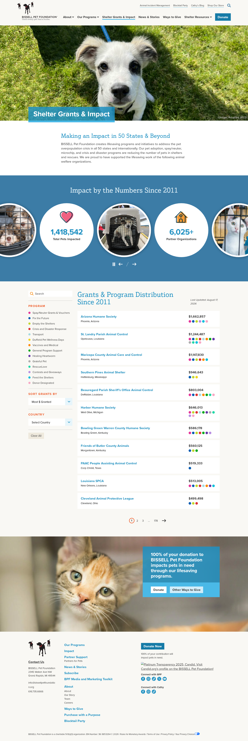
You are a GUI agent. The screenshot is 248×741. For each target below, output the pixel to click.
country (36, 414)
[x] (159, 679)
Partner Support (75, 657)
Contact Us (36, 661)
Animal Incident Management (155, 5)
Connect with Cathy (152, 687)
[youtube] (165, 679)
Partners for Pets (73, 661)
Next (164, 520)
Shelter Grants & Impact (118, 17)
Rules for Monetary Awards (133, 734)
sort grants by (42, 394)
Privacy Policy (167, 734)
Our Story (69, 695)
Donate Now (153, 646)
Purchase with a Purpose (82, 714)
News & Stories (149, 17)
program (36, 306)
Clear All (36, 436)
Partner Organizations (181, 239)
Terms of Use (153, 734)
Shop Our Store (216, 5)
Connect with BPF (151, 674)
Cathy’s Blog (197, 5)
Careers (68, 702)
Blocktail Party (180, 5)
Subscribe (71, 673)
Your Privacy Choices (185, 734)
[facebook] (143, 679)
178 (156, 520)
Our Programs (86, 17)
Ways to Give (172, 17)
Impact (69, 651)
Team (67, 699)
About (67, 17)
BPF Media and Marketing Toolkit (88, 679)
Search (229, 5)
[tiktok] (154, 679)
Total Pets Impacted (66, 239)
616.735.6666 (35, 691)
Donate (223, 17)
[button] (73, 17)
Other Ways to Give (186, 589)
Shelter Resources (196, 17)
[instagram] (148, 679)
